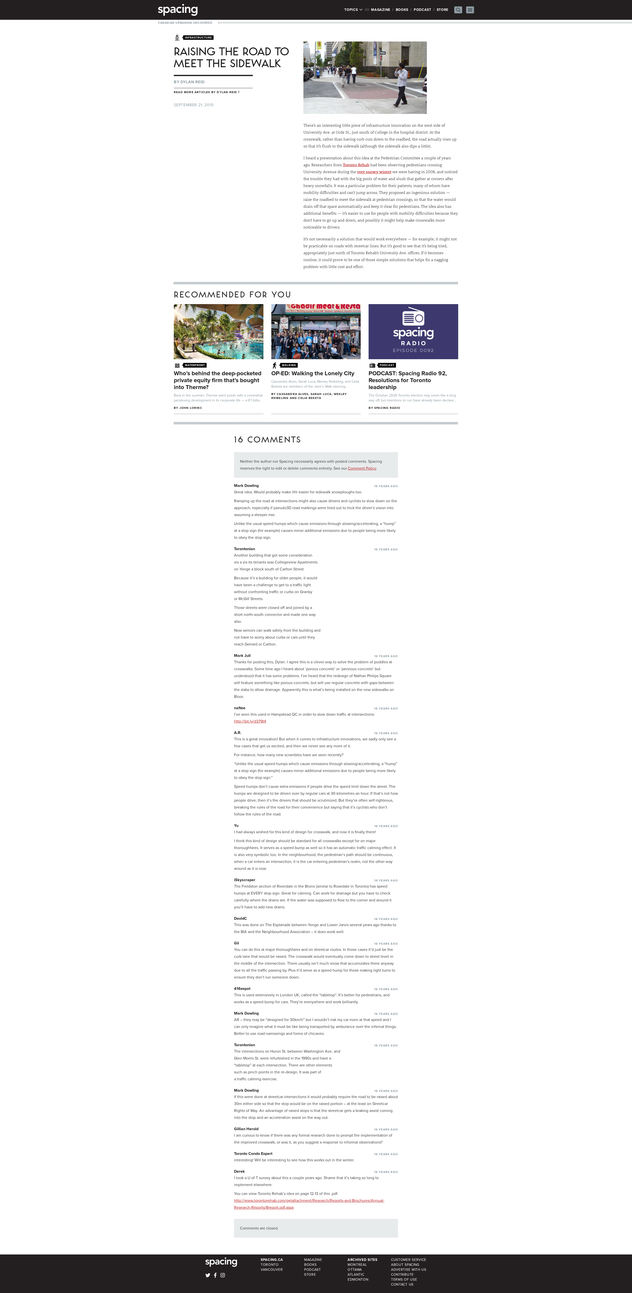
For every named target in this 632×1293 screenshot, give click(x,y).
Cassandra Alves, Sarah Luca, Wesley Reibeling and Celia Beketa (309, 396)
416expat (242, 988)
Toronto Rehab (356, 164)
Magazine (380, 9)
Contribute (402, 1274)
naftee (239, 708)
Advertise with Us (408, 1269)
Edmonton (358, 1279)
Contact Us (402, 1284)
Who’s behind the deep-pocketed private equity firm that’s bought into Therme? (217, 380)
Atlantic (356, 1274)
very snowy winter (374, 171)
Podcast (422, 9)
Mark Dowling (246, 485)
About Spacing (405, 1264)
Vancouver (272, 1269)
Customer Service (408, 1259)
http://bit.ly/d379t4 (250, 721)
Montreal (357, 1264)
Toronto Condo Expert (253, 1153)
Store (443, 9)
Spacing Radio (387, 408)
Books (402, 9)
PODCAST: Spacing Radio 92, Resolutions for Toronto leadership (408, 380)
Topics (351, 9)
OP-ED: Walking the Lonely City (312, 373)
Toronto (270, 1264)
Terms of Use (404, 1279)
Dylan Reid (192, 82)
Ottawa (355, 1269)
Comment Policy (362, 468)
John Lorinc (190, 408)
